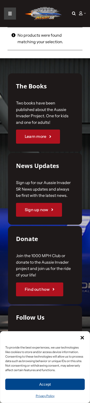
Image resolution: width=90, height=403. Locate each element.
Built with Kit (45, 280)
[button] (74, 13)
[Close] (81, 115)
